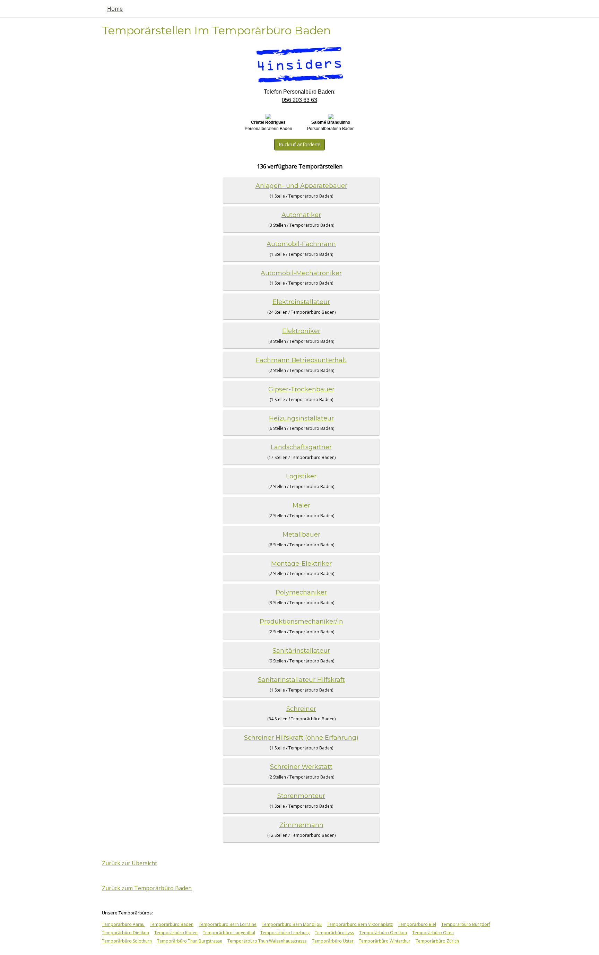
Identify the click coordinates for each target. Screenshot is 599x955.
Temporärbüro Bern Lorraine (228, 924)
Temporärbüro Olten (433, 933)
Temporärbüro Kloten (176, 933)
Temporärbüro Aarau (123, 924)
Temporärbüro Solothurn (127, 941)
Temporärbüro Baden (171, 924)
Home (115, 8)
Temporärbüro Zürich (437, 941)
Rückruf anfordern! (299, 144)
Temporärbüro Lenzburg (285, 933)
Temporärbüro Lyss (334, 933)
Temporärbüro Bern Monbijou (292, 924)
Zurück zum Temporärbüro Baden (147, 888)
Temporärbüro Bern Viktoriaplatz (360, 924)
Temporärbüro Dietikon (125, 933)
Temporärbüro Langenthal (229, 933)
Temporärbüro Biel (417, 924)
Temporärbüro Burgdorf (465, 924)
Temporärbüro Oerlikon (383, 933)
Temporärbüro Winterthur (384, 941)
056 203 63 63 (299, 100)
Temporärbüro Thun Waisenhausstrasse (267, 941)
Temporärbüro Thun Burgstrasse (189, 941)
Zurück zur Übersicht (129, 863)
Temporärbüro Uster (333, 941)
